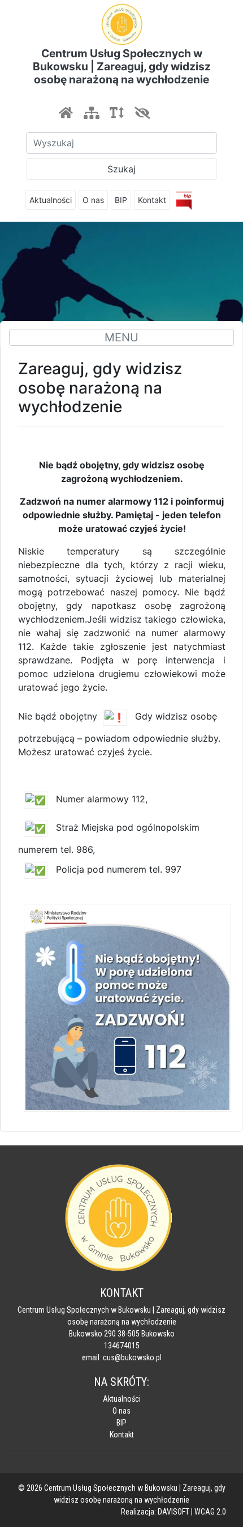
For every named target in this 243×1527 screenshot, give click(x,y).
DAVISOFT (173, 1511)
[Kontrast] (142, 113)
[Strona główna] (65, 113)
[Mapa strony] (91, 113)
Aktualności (50, 200)
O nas (93, 200)
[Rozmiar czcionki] (116, 113)
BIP (121, 200)
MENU (121, 337)
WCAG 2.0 (210, 1511)
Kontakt (152, 200)
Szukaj (121, 169)
